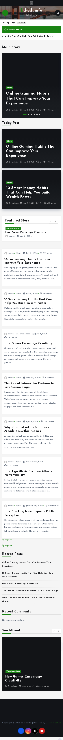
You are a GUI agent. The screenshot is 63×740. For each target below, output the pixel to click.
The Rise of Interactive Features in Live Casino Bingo (30, 591)
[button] (51, 221)
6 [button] (39, 114)
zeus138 (21, 23)
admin (15, 110)
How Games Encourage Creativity (25, 232)
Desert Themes (53, 723)
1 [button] (25, 114)
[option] (31, 85)
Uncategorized (13, 228)
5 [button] (37, 114)
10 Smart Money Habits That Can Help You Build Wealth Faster (28, 192)
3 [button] (31, 114)
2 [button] (28, 114)
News (9, 87)
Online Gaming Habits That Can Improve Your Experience (28, 98)
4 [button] (34, 114)
